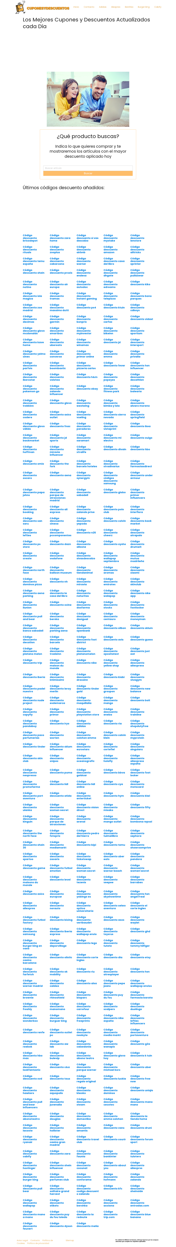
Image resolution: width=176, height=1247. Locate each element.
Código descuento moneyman (137, 616)
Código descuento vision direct (88, 807)
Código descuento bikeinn (111, 330)
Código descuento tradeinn (57, 651)
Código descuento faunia (84, 1153)
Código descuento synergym (84, 475)
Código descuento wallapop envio (87, 931)
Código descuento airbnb (84, 249)
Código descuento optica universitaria (85, 907)
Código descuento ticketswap (84, 856)
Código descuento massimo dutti (59, 307)
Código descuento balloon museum (61, 570)
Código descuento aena (60, 474)
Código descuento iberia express (61, 931)
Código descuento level (60, 878)
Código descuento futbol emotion (61, 868)
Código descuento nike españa (114, 1018)
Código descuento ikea (140, 425)
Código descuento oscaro (30, 475)
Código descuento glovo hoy (114, 1055)
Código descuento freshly (30, 1006)
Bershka (129, 7)
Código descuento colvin (115, 520)
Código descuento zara (60, 1152)
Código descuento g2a (140, 1042)
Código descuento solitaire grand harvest (59, 1190)
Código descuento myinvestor (84, 330)
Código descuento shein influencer (60, 1165)
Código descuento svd (32, 1077)
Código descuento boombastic (58, 365)
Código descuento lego (87, 942)
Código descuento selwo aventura (115, 905)
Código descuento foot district (87, 639)
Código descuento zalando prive (86, 509)
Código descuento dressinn (84, 677)
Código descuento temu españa (33, 261)
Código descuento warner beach (113, 868)
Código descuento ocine (61, 603)
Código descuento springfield (137, 414)
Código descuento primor (57, 711)
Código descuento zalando (137, 1176)
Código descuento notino (30, 284)
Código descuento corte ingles (87, 957)
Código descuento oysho (115, 543)
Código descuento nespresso (30, 772)
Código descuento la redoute (85, 1214)
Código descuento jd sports (58, 437)
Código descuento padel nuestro (34, 688)
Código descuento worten (57, 735)
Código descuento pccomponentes (60, 532)
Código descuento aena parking (33, 593)
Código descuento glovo (61, 402)
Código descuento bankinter (111, 1153)
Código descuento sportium (137, 330)
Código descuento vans (114, 1126)
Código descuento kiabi (114, 676)
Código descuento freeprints (84, 1018)
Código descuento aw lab (59, 1043)
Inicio (76, 7)
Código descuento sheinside (137, 1188)
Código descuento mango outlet (112, 819)
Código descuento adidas (84, 723)
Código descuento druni (141, 1126)
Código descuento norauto (57, 905)
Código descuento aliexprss (137, 1165)
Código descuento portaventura (139, 1032)
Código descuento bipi (86, 843)
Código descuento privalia (137, 353)
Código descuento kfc (113, 1187)
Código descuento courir (115, 1138)
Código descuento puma (61, 771)
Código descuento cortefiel (111, 746)
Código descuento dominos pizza (32, 581)
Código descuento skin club (33, 758)
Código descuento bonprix (84, 319)
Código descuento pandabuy (30, 723)
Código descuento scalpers (111, 1006)
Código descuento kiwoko (84, 1090)
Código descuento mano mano (141, 1101)
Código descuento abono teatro (85, 1055)
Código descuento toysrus (111, 931)
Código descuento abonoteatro (31, 1116)
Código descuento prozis (61, 271)
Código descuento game (34, 867)
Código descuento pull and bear (32, 616)
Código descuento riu (86, 970)
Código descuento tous (60, 1077)
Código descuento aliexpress (137, 662)
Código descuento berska (57, 616)
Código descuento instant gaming (87, 296)
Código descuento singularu (137, 746)
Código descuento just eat (140, 651)
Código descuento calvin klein (115, 735)
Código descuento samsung (30, 931)
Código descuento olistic (61, 956)
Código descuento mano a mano (34, 1214)
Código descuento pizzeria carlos (86, 365)
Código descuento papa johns (34, 492)
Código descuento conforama (84, 1176)
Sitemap (70, 1240)
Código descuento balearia (137, 388)
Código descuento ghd (140, 930)
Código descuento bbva (114, 771)
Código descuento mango (111, 700)
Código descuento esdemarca (57, 700)
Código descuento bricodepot (30, 238)
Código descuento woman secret (86, 868)
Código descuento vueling (84, 414)
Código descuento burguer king (58, 1018)
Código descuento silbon (115, 627)
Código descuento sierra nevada (115, 414)
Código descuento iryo (59, 722)
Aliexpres (115, 7)
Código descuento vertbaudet (84, 919)
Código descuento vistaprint (111, 426)
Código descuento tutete (111, 943)
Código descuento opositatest (111, 651)
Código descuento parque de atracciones (58, 820)
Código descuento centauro (111, 616)
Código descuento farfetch (30, 971)
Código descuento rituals (30, 249)
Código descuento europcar (57, 894)
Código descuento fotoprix (57, 833)
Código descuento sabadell (84, 492)
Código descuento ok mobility (59, 971)
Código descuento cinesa (57, 521)
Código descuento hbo (140, 448)
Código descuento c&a (60, 1066)
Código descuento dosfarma (84, 604)
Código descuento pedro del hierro (88, 833)
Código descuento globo (115, 491)
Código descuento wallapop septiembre (111, 557)
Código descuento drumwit (137, 544)
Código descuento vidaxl (141, 318)
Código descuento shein (33, 271)
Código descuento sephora (137, 833)
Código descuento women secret (59, 807)
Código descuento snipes (57, 758)
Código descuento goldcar (84, 772)
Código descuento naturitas (84, 593)
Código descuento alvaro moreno (140, 403)
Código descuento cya (113, 783)
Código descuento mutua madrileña (137, 557)
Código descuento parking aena (59, 628)
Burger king (144, 7)
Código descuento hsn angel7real (140, 894)
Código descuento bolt (140, 699)
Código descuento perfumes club (59, 1176)
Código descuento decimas (30, 319)
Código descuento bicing (61, 918)
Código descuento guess (141, 638)
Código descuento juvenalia (57, 1101)
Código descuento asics (33, 893)
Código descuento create (30, 555)
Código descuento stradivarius (111, 463)
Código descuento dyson (61, 1225)
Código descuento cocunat (84, 1165)
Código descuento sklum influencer (61, 746)
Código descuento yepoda (84, 521)
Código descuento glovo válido (34, 426)
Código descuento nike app (140, 593)
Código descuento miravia (84, 581)
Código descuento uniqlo (141, 1089)
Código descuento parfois (30, 365)
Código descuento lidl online (86, 784)
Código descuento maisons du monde (30, 881)
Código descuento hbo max (32, 1055)
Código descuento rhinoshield (57, 994)
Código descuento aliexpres (30, 905)
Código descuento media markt (112, 1032)
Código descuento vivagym (137, 677)
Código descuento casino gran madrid (57, 1140)
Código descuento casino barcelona (30, 958)
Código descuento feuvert (30, 1226)
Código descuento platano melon (32, 651)
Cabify (157, 7)
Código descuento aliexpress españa (137, 759)
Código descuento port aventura (33, 795)
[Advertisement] (88, 49)
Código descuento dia (113, 956)
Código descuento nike (87, 661)
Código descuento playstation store (88, 711)
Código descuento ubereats (57, 342)
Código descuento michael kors (112, 1067)
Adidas (102, 7)
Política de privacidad (38, 1243)
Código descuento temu (114, 843)
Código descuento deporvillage (58, 943)
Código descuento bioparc (84, 994)
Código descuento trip (32, 661)
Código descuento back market (141, 521)
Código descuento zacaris (57, 856)
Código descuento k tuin (141, 1054)
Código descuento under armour (141, 475)
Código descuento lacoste (30, 1127)
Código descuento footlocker (137, 604)
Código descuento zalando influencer (57, 390)
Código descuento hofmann (111, 1176)
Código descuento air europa (59, 284)
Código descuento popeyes (111, 377)
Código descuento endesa (84, 272)
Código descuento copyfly (30, 711)
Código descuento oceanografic (85, 758)
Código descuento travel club (88, 1139)
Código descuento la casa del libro (58, 593)
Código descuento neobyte (84, 1032)
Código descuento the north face (32, 833)
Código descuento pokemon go (31, 388)
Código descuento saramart (84, 437)
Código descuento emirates (111, 581)
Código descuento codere (30, 414)
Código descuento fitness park (111, 388)
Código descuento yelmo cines (34, 353)
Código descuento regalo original (86, 1078)
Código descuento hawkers (30, 1090)
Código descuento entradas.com (139, 1202)
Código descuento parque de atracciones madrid (58, 495)
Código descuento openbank (84, 628)
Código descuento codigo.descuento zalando (88, 1190)
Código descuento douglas (57, 1116)
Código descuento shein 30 (33, 844)
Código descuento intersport (137, 342)
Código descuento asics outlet (60, 414)
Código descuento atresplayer (111, 971)
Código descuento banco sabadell (33, 628)
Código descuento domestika (84, 1116)
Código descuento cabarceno (57, 261)
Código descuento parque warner (86, 1067)
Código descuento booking (30, 509)
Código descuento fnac (60, 425)
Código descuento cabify (30, 1153)
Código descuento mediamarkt (58, 844)
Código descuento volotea (57, 377)
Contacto (89, 7)
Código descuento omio (33, 462)
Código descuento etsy (140, 956)
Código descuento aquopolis (57, 1090)
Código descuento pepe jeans (114, 983)
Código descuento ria (113, 722)
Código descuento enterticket (84, 795)
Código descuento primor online (85, 353)
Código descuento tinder (34, 745)
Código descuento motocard (137, 784)
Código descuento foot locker (140, 772)
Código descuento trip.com (111, 1214)
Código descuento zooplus (57, 249)
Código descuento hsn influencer (140, 365)
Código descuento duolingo (137, 1006)
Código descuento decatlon (30, 639)
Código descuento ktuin (114, 306)
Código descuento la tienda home (138, 1116)
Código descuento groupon (111, 688)
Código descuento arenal (84, 819)
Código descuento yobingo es (84, 894)
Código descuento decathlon (137, 377)
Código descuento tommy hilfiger (140, 943)
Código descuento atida (61, 794)
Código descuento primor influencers (137, 493)
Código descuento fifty (140, 806)
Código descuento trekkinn (30, 403)
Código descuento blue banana (140, 1214)
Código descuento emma (111, 353)
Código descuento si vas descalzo (87, 238)
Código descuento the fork (59, 463)
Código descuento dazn (60, 543)
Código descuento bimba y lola (112, 403)
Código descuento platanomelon (86, 651)
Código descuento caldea (57, 983)
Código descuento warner (84, 261)
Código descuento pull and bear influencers (32, 1103)
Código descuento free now (140, 1078)
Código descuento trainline (137, 711)
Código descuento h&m (87, 376)
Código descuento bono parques (141, 296)
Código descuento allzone (84, 544)
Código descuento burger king (30, 1176)
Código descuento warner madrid (33, 983)
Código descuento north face (34, 570)
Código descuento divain (115, 448)
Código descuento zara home (60, 238)
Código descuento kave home (33, 342)
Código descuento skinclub (137, 581)
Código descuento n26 (86, 531)
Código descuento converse (57, 353)
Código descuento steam (84, 1101)
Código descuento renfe (34, 1031)
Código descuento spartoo (30, 856)
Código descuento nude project (33, 700)
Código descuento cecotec (111, 1101)
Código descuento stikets (57, 1202)
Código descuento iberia (34, 676)
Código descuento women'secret (139, 868)
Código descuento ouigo (141, 436)
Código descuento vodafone (57, 555)
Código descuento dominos (111, 1090)
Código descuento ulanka (30, 807)
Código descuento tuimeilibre (111, 833)
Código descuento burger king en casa (32, 944)
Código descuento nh (59, 580)
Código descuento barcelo (57, 639)
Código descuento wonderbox (30, 1018)
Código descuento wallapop (30, 1202)
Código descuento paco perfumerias (33, 735)
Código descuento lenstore (137, 238)
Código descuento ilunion (30, 604)
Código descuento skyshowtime (112, 894)
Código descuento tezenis (84, 879)
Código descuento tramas (57, 296)
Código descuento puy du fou (113, 994)
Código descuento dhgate (111, 272)
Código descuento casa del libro (114, 261)
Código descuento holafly (111, 758)
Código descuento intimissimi (57, 677)
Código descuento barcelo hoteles (87, 463)
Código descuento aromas (111, 570)
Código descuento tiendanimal (85, 570)
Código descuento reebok (30, 1043)
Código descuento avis (113, 638)
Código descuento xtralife (84, 449)
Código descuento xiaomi (137, 570)
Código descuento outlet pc (61, 1032)
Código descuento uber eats (114, 856)
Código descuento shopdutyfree (139, 723)
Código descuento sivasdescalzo (86, 555)
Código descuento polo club (114, 509)
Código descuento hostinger (30, 1165)
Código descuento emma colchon (113, 1116)
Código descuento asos (114, 918)
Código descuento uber (140, 1066)
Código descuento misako (111, 807)
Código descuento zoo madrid (32, 307)
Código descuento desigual (84, 616)
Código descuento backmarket (31, 437)
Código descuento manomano (57, 1006)
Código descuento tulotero (137, 1153)
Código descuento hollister (57, 1127)
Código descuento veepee (111, 879)
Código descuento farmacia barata (141, 994)
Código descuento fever (114, 364)
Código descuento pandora (137, 856)
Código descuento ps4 (86, 306)
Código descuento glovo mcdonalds (34, 330)
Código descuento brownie (30, 994)
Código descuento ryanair (30, 1139)
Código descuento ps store (32, 544)
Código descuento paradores (84, 426)
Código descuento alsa (87, 982)
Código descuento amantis (84, 1127)
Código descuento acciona (111, 1202)
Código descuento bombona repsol (141, 819)
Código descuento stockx (111, 604)
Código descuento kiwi (140, 794)
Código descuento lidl (59, 783)
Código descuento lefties (30, 532)
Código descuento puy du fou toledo (59, 1214)
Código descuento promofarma (31, 784)
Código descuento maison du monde (57, 664)
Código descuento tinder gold (88, 688)
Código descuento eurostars (84, 746)
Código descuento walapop (111, 593)
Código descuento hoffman (30, 449)
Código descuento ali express (59, 509)
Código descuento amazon (111, 249)
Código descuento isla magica (32, 296)
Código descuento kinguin (30, 819)
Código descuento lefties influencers (137, 1019)
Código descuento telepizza (111, 296)
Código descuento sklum (141, 627)
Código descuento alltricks (137, 249)
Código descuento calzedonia (84, 1043)
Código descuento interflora (137, 509)
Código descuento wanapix (111, 1043)
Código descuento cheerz (111, 532)
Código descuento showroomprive (140, 844)
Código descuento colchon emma (86, 735)
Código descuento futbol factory (34, 919)
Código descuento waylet (137, 919)
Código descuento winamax (84, 342)
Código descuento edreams (111, 284)
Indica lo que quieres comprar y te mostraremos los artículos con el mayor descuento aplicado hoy (88, 151)
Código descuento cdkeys (137, 307)
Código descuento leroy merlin (60, 688)
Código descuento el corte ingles (138, 905)
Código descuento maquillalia (84, 700)
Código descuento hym (114, 794)
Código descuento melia (88, 1225)
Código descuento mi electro (112, 437)
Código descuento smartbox (57, 330)
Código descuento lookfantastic (31, 1067)
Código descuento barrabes (137, 879)
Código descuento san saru (32, 521)
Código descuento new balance (140, 688)
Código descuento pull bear (32, 1188)
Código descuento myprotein (137, 735)
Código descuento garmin (57, 319)
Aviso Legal (22, 1240)
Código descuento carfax (111, 319)
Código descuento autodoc (84, 284)
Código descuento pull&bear (137, 272)
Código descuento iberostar (30, 377)
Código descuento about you (115, 1165)
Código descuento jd (112, 341)
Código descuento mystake (111, 238)
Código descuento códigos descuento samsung (111, 478)
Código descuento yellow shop (111, 662)
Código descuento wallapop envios (141, 983)
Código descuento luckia (115, 1077)
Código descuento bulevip (57, 1055)
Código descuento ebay (87, 387)
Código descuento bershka (84, 1202)
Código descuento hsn (140, 970)
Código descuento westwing (84, 403)
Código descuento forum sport (141, 1139)
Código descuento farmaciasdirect (141, 463)
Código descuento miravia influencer (57, 451)
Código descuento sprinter (137, 261)
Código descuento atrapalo (137, 532)
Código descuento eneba (111, 711)
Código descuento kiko (140, 283)
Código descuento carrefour (84, 1006)
